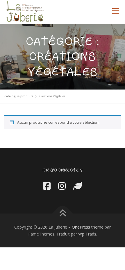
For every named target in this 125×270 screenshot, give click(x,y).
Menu (115, 10)
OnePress (81, 227)
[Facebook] (47, 186)
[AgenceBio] (77, 186)
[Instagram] (62, 186)
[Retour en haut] (62, 213)
